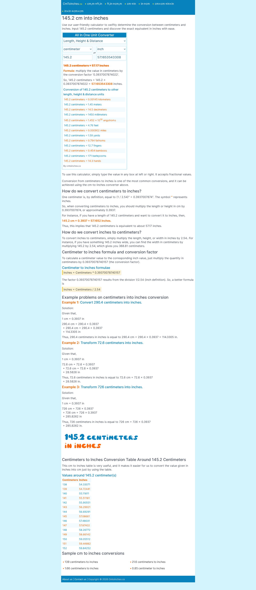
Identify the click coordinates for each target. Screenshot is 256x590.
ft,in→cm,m (114, 3)
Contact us (80, 579)
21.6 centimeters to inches (148, 562)
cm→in (131, 3)
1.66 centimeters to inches (81, 568)
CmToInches (72, 3)
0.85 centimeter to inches (148, 568)
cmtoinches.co (74, 166)
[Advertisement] (161, 56)
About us (67, 579)
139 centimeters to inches (81, 562)
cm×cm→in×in (164, 3)
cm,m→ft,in (94, 3)
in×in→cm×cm (73, 11)
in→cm (145, 3)
